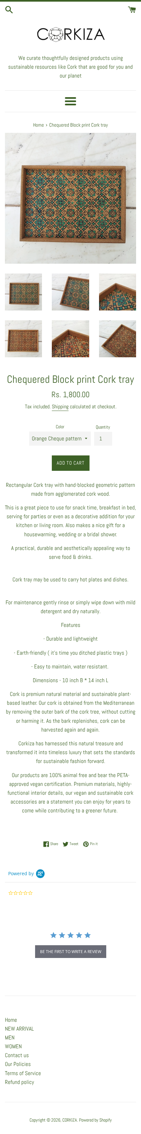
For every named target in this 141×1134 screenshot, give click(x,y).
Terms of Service (23, 1073)
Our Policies (18, 1064)
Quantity (103, 427)
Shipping (60, 406)
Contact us (17, 1055)
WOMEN (13, 1046)
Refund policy (19, 1082)
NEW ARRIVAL (19, 1028)
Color (60, 427)
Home (11, 1019)
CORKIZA (69, 1120)
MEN (9, 1037)
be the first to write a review (70, 951)
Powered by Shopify (95, 1120)
